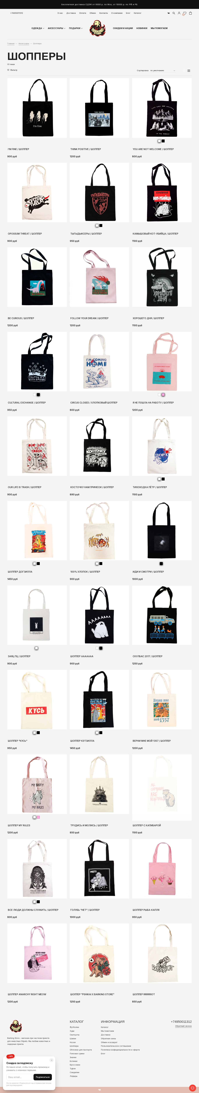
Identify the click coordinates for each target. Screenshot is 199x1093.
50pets (24, 1041)
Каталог (137, 13)
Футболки (74, 1027)
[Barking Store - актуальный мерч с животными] (97, 28)
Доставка (71, 13)
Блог (128, 13)
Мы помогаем (107, 1031)
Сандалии (74, 1072)
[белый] (159, 141)
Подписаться (43, 1077)
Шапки (73, 1038)
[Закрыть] (52, 1060)
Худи (72, 1031)
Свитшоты (74, 1035)
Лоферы (73, 1076)
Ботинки (73, 1061)
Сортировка (142, 70)
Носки (73, 1042)
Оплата (82, 13)
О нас (60, 13)
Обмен (93, 13)
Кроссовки (75, 1065)
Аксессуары (24, 44)
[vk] (169, 13)
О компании (117, 13)
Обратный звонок (183, 1026)
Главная (10, 44)
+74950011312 (16, 13)
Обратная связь (108, 1038)
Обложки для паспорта (81, 1050)
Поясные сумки (77, 1053)
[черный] (163, 141)
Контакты (103, 13)
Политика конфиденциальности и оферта (120, 1050)
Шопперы (74, 1046)
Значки (73, 1057)
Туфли (73, 1068)
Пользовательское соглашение (116, 1046)
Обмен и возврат (109, 1042)
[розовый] (163, 394)
